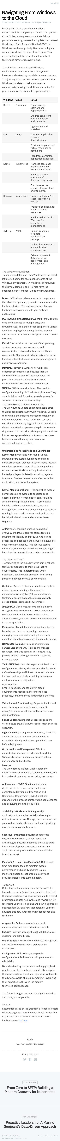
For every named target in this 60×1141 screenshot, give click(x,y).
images (38, 22)
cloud (19, 22)
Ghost (56, 1136)
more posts (26, 1044)
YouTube (23, 1020)
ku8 (32, 22)
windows (26, 22)
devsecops (46, 22)
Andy (30, 1039)
